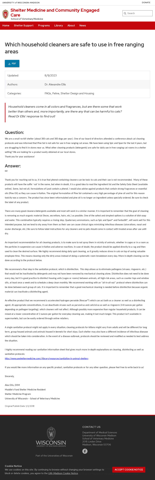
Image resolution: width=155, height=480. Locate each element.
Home (5, 25)
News (82, 25)
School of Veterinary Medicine (27, 18)
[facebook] (84, 451)
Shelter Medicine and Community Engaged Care (55, 12)
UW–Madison (21, 2)
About (71, 25)
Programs (44, 25)
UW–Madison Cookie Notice (63, 473)
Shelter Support (23, 25)
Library (58, 25)
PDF (14, 63)
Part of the (54, 455)
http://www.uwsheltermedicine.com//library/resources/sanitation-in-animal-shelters (46, 358)
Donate (146, 2)
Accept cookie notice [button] (129, 469)
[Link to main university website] (54, 436)
